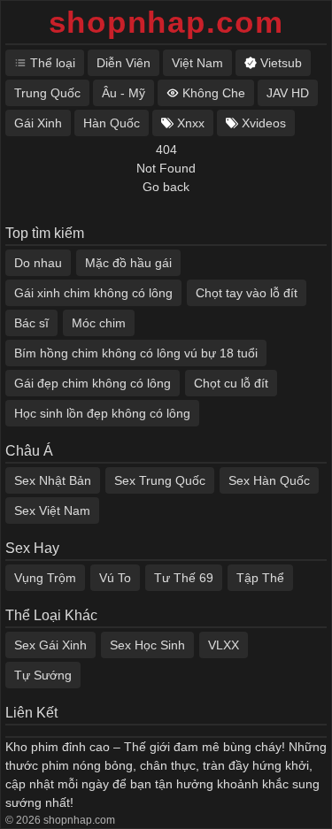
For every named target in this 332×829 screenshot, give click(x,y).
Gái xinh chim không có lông (93, 293)
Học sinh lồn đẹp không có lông (102, 413)
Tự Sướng (43, 675)
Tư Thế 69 (183, 578)
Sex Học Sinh (147, 645)
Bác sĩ (31, 323)
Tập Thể (260, 578)
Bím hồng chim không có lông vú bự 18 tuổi (136, 353)
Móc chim (99, 323)
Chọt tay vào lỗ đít (246, 293)
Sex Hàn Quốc (269, 480)
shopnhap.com (166, 21)
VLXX (223, 645)
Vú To (115, 578)
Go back (166, 187)
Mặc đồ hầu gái (128, 263)
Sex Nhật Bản (52, 480)
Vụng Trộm (45, 578)
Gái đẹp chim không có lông (92, 383)
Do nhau (38, 263)
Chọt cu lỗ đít (231, 383)
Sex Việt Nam (52, 510)
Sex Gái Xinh (50, 645)
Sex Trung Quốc (159, 480)
